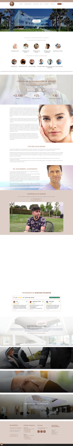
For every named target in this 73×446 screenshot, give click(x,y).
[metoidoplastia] (23, 61)
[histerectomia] (41, 61)
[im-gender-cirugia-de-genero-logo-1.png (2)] (12, 4)
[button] (63, 4)
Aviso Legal (29, 444)
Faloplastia (53, 431)
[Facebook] (39, 431)
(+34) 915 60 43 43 (27, 438)
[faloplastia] (14, 61)
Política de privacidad (35, 444)
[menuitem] (55, 1)
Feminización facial (54, 434)
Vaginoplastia (53, 430)
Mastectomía (53, 433)
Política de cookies (43, 444)
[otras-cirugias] (59, 61)
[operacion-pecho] (36, 46)
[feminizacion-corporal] (47, 46)
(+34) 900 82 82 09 (27, 437)
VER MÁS (36, 21)
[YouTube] (44, 431)
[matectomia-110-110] (32, 61)
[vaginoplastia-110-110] (15, 46)
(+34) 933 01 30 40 (27, 432)
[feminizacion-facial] (26, 46)
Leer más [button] (14, 309)
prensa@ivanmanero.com (43, 427)
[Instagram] (41, 431)
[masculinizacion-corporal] (50, 61)
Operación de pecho (54, 432)
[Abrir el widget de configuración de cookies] (1, 444)
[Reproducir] (36, 217)
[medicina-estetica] (58, 46)
